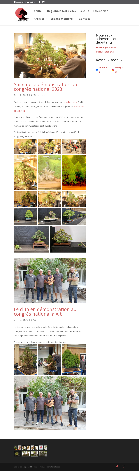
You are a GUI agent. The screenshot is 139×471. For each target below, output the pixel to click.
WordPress (55, 467)
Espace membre (62, 19)
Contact (84, 19)
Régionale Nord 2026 (61, 11)
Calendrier (100, 11)
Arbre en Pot (72, 102)
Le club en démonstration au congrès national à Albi (45, 311)
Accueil (39, 11)
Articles (39, 19)
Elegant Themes (30, 467)
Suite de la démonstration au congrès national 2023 (45, 86)
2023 (34, 95)
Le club (84, 11)
